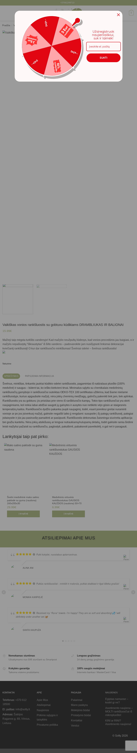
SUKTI (103, 57)
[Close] (118, 15)
